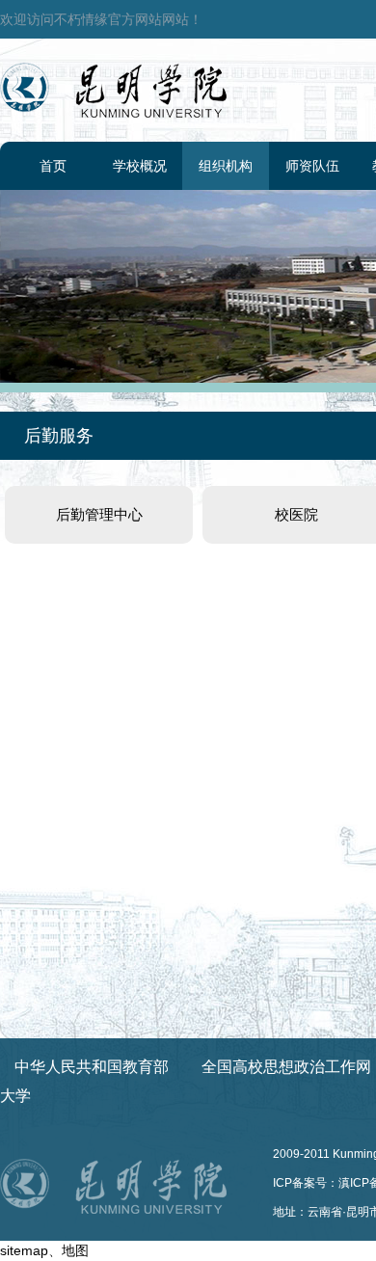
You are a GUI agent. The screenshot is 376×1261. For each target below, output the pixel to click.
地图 (75, 1250)
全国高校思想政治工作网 (286, 1067)
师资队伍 (312, 166)
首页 (53, 166)
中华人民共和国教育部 (91, 1067)
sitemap (24, 1250)
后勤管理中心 (99, 514)
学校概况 (140, 166)
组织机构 (226, 166)
